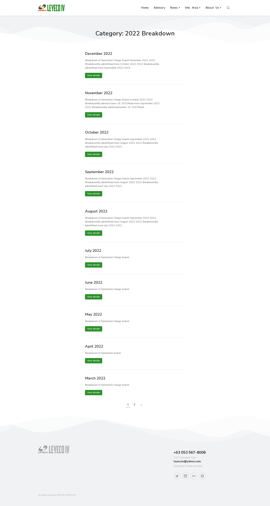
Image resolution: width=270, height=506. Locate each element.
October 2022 (96, 132)
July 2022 (93, 250)
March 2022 (95, 378)
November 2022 (98, 93)
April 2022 (94, 346)
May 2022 (93, 314)
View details (93, 75)
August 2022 (96, 211)
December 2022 (98, 53)
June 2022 (93, 282)
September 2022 (99, 171)
